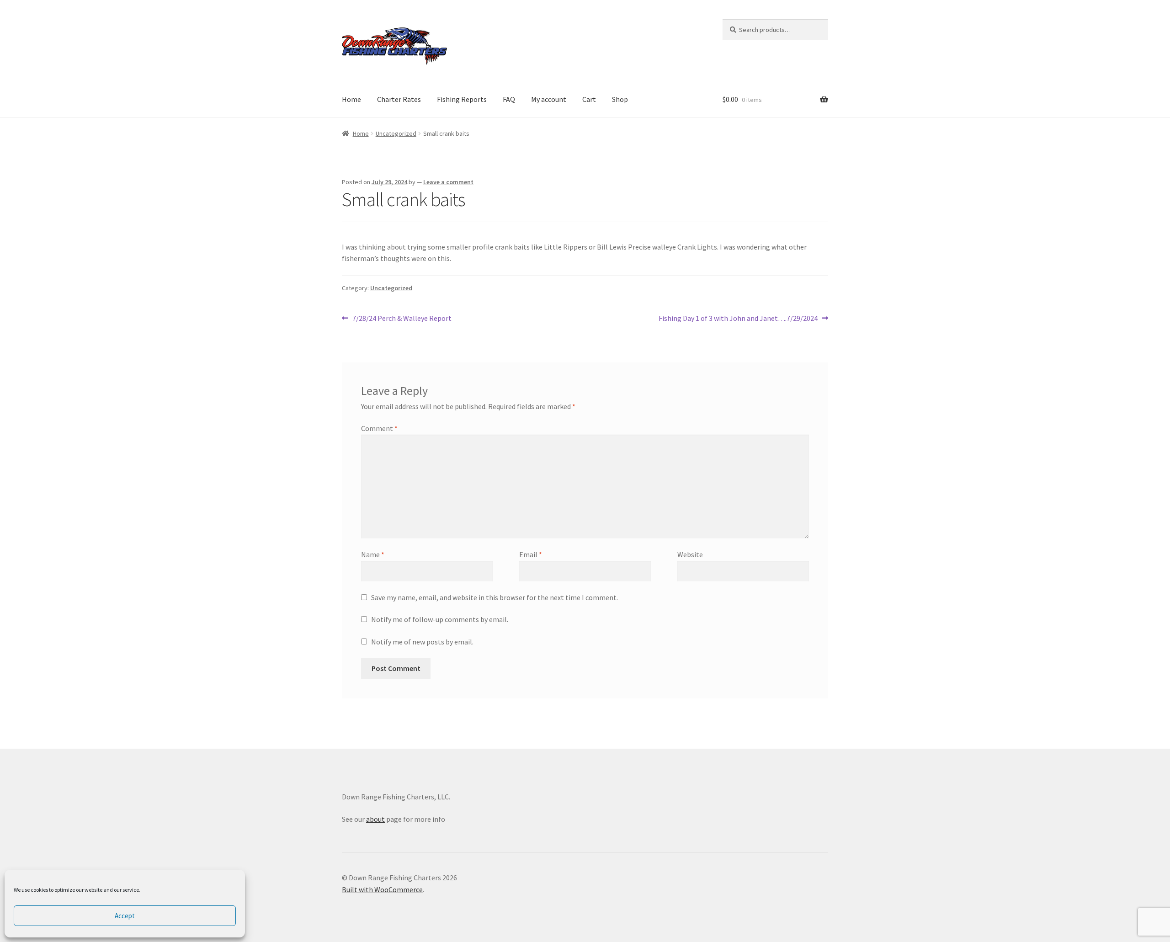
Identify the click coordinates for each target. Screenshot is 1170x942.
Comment (379, 428)
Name (372, 554)
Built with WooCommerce (382, 889)
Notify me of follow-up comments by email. (439, 619)
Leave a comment (448, 182)
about (375, 819)
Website (690, 554)
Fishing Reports (462, 99)
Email (530, 554)
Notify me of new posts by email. (422, 641)
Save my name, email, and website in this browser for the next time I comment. (494, 597)
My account (548, 99)
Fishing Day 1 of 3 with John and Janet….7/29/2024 (738, 319)
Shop (620, 99)
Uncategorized (396, 133)
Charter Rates (399, 99)
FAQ (509, 99)
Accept (125, 915)
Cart (589, 99)
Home (351, 99)
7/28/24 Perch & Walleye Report (402, 319)
